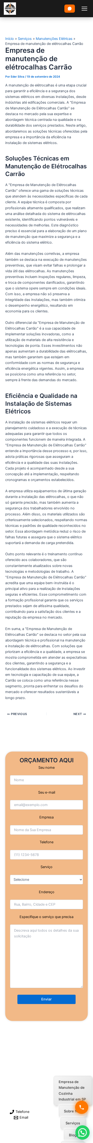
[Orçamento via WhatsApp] (69, 9)
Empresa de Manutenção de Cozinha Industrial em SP (72, 1090)
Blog (73, 1135)
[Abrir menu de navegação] (84, 8)
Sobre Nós (73, 1111)
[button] (82, 1132)
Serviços (73, 1123)
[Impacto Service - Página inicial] (10, 8)
